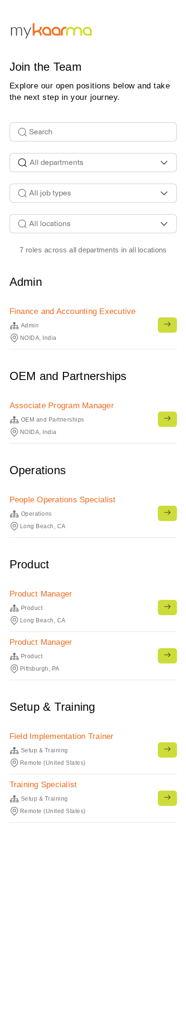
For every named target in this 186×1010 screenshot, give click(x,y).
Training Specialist (43, 784)
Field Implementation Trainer (62, 736)
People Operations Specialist (63, 499)
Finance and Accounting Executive (73, 311)
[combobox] (93, 162)
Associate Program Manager (62, 405)
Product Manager (41, 593)
